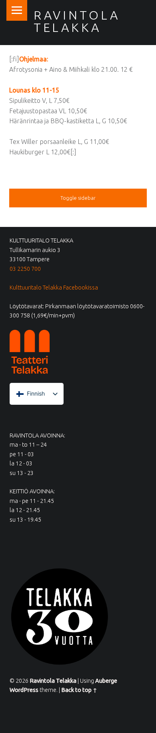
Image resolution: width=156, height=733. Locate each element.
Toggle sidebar (78, 198)
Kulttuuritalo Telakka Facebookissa (54, 287)
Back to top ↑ (79, 690)
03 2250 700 (25, 269)
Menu (16, 10)
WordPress (24, 690)
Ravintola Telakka (77, 21)
